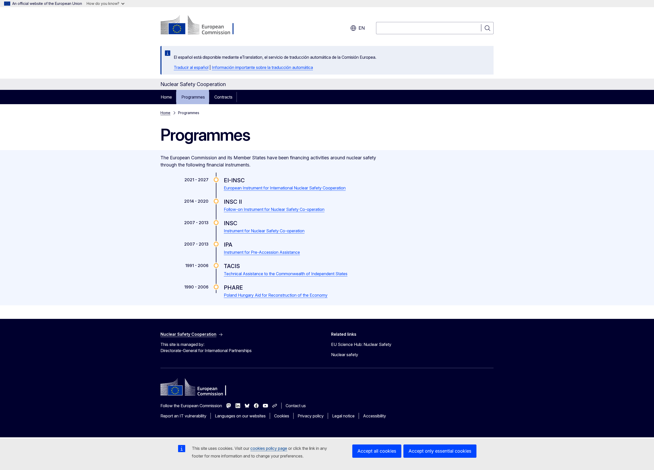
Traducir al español (191, 67)
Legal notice (343, 415)
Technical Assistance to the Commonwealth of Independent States (285, 273)
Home (166, 97)
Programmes (193, 97)
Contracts (223, 97)
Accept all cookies (376, 451)
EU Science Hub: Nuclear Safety (361, 344)
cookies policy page (268, 448)
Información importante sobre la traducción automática (262, 67)
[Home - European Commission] (201, 25)
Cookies (281, 415)
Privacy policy (311, 415)
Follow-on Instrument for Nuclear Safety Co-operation (274, 209)
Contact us (296, 405)
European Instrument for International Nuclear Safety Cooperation (285, 187)
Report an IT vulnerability (183, 415)
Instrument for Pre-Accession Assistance (262, 252)
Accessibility (374, 415)
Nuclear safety (344, 354)
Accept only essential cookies (439, 451)
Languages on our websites (240, 415)
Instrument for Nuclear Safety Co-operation (264, 230)
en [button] (361, 28)
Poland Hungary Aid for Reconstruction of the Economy (276, 295)
